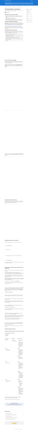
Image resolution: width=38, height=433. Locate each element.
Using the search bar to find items (29, 16)
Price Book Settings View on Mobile (29, 13)
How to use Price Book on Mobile (29, 14)
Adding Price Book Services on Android (30, 18)
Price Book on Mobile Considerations (29, 11)
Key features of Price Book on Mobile (29, 9)
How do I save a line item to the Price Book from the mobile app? (30, 20)
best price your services (17, 399)
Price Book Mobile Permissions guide (11, 24)
